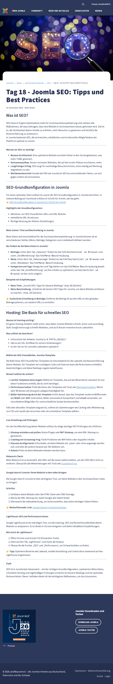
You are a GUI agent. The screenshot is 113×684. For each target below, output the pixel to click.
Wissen (98, 11)
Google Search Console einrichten (49, 507)
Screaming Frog (69, 463)
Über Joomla (18, 11)
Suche (100, 676)
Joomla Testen (86, 630)
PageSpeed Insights (86, 387)
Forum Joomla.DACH (101, 4)
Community (36, 11)
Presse (11, 645)
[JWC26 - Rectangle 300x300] (19, 641)
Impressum (80, 670)
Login (107, 676)
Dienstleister (82, 11)
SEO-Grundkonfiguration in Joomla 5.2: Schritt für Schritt (37, 202)
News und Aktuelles (59, 11)
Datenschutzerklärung (99, 670)
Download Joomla (88, 622)
